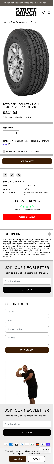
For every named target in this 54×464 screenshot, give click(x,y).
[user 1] (27, 62)
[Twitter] (12, 175)
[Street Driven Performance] (26, 12)
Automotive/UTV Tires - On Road (36, 193)
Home (5, 22)
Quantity (8, 128)
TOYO (26, 189)
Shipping (7, 117)
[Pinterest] (18, 175)
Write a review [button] (27, 216)
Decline (18, 459)
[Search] (43, 12)
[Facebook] (5, 175)
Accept (36, 459)
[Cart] (48, 12)
